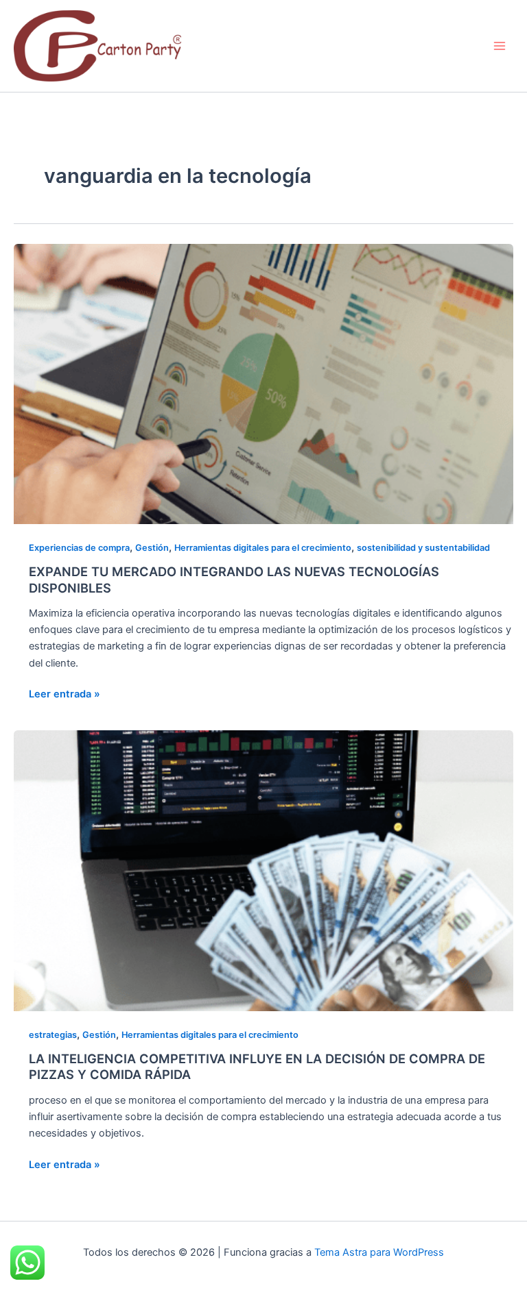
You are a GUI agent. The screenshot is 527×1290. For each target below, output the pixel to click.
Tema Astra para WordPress (379, 1252)
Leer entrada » (64, 693)
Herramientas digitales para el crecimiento (262, 548)
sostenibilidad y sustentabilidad (423, 548)
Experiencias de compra (79, 548)
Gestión (152, 548)
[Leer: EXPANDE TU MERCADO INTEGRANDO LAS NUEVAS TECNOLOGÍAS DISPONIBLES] (263, 383)
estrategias (53, 1035)
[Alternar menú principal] (499, 46)
